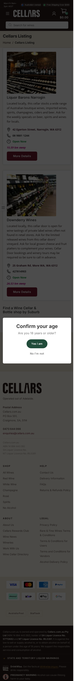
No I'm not (37, 353)
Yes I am (37, 343)
